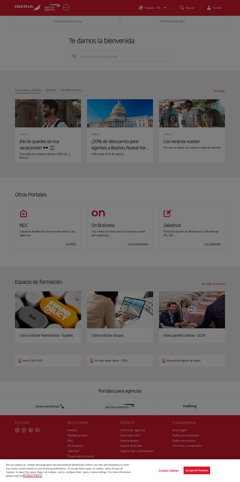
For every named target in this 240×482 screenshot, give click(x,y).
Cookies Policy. (33, 475)
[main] (120, 470)
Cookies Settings (169, 470)
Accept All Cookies (197, 470)
